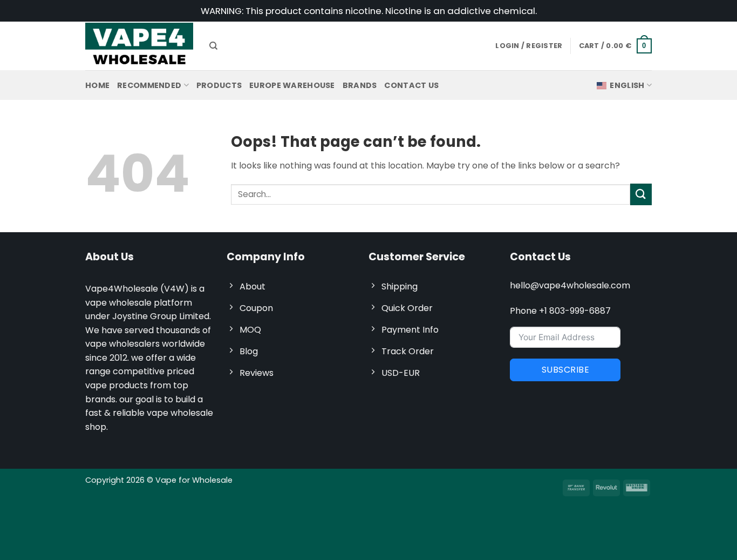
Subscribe (565, 369)
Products (219, 85)
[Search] (213, 46)
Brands (360, 85)
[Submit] (641, 194)
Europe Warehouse (292, 85)
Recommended (149, 85)
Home (97, 85)
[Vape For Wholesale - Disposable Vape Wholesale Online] (139, 46)
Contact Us (411, 85)
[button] (615, 46)
